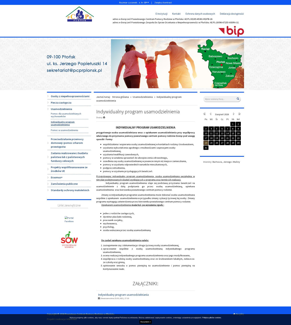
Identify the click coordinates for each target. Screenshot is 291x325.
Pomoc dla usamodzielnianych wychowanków (66, 115)
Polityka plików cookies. (212, 318)
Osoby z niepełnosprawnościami (70, 96)
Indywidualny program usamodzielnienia (63, 123)
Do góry (240, 314)
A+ (142, 2)
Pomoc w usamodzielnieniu (64, 130)
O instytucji (161, 13)
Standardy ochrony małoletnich (70, 190)
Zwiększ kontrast (163, 2)
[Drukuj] (105, 117)
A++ (146, 2)
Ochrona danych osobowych (200, 13)
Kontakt (176, 13)
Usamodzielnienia (61, 109)
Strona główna (120, 97)
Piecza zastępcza (61, 102)
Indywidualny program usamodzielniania (123, 295)
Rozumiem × (145, 322)
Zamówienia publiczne (64, 183)
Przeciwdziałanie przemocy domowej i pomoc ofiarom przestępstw (67, 143)
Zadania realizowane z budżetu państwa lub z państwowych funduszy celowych (69, 156)
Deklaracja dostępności (232, 13)
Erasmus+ (56, 177)
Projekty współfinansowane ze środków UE (69, 169)
